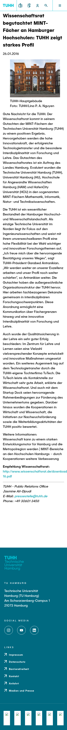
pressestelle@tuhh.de (30, 496)
